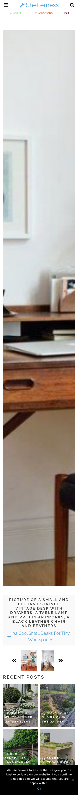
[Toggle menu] (6, 5)
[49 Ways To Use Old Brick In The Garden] (57, 705)
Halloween (15, 13)
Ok (39, 788)
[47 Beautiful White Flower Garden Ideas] (20, 705)
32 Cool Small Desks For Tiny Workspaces (41, 636)
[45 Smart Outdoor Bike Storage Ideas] (57, 750)
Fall (67, 13)
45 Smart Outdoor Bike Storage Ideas (56, 762)
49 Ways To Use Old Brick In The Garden (56, 717)
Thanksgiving (44, 13)
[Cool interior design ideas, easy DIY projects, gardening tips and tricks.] (39, 7)
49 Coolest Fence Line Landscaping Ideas (17, 760)
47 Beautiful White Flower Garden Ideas (18, 717)
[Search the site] (72, 6)
